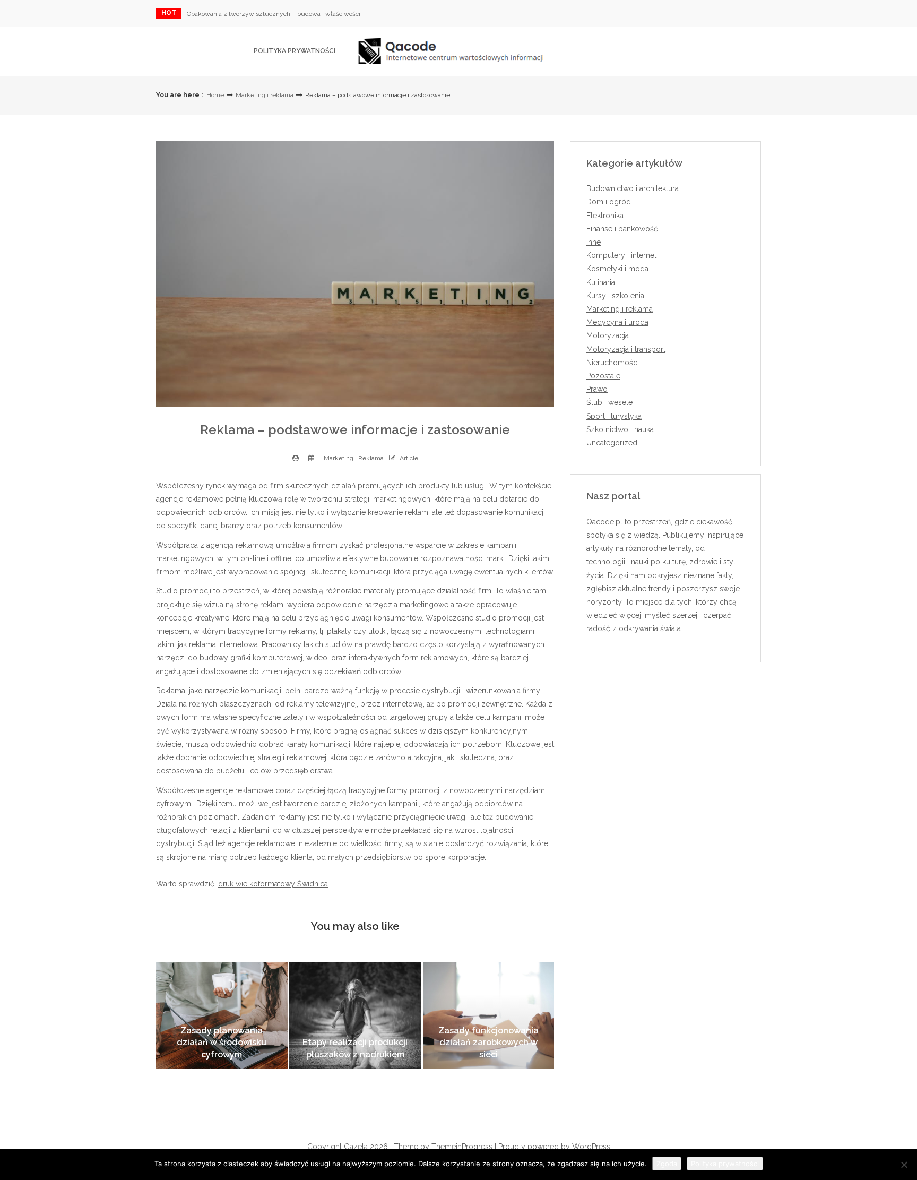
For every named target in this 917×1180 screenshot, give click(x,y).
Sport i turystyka (614, 416)
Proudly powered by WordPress (554, 1146)
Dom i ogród (608, 201)
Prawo (597, 389)
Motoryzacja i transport (625, 349)
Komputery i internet (621, 255)
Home (215, 95)
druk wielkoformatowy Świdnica (273, 884)
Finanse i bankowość (622, 229)
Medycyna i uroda (617, 322)
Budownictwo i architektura (632, 188)
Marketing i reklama (264, 95)
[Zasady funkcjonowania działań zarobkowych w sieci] (489, 1015)
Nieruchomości (612, 362)
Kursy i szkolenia (615, 295)
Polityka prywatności (294, 51)
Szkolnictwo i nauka (620, 429)
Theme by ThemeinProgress (443, 1146)
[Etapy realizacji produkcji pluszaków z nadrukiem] (355, 1015)
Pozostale (603, 376)
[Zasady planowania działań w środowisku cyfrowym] (222, 1015)
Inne (593, 242)
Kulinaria (600, 282)
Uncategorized (611, 442)
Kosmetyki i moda (617, 268)
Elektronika (605, 215)
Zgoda (666, 1163)
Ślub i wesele (609, 402)
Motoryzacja (607, 335)
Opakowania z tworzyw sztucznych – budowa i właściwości (273, 14)
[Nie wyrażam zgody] (903, 1164)
